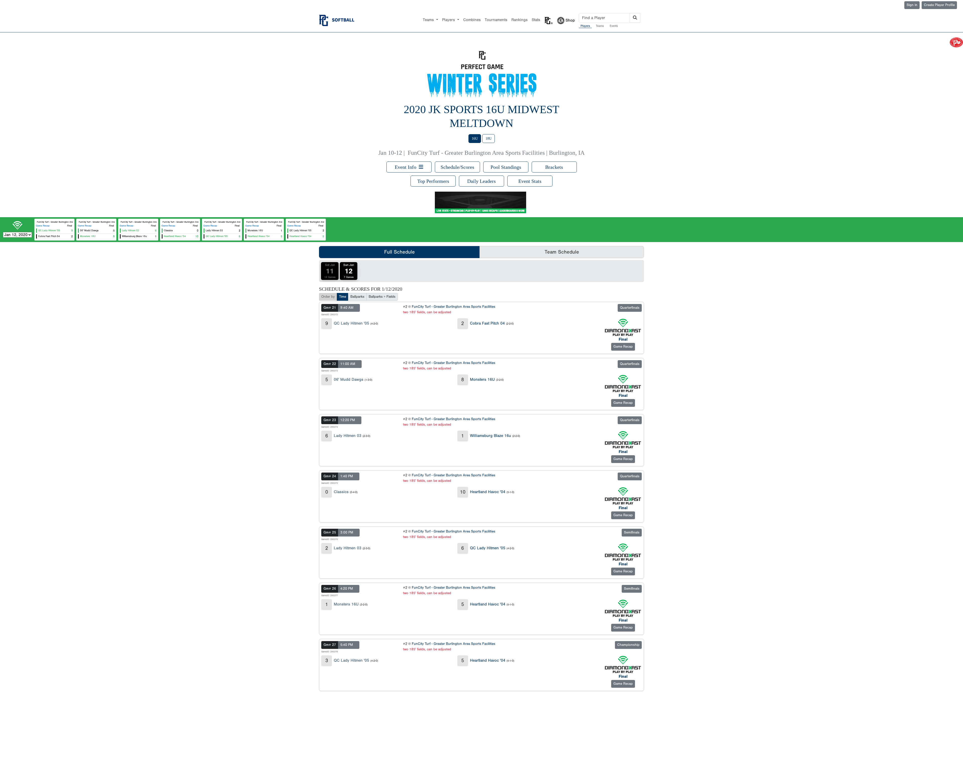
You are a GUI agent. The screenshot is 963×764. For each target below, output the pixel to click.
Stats (536, 20)
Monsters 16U (482, 379)
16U (475, 138)
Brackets (554, 167)
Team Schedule (562, 252)
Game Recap (43, 225)
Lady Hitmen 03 (347, 435)
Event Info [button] (407, 167)
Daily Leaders (481, 181)
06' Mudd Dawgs (348, 379)
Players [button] (449, 20)
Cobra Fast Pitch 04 (487, 323)
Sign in (912, 5)
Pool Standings (506, 167)
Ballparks (357, 297)
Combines (472, 20)
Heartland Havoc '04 (487, 492)
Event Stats (529, 181)
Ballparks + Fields (382, 297)
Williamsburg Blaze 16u (490, 435)
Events (614, 26)
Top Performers (433, 181)
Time (342, 297)
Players (585, 26)
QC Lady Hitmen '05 (351, 323)
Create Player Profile (939, 5)
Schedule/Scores (457, 167)
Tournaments (496, 20)
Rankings (519, 20)
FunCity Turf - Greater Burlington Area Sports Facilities (453, 307)
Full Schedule (399, 252)
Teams (600, 26)
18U (489, 138)
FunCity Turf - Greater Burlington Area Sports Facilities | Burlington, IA (496, 152)
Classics (341, 492)
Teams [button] (429, 20)
